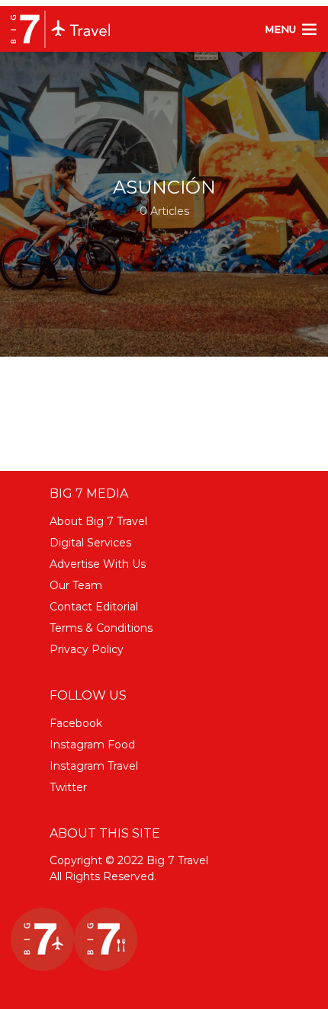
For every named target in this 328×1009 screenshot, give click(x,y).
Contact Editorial (94, 606)
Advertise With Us (98, 564)
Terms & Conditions (101, 628)
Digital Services (90, 542)
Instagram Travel (94, 766)
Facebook (76, 723)
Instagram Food (92, 744)
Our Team (76, 585)
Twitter (68, 787)
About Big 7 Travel (98, 521)
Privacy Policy (87, 649)
